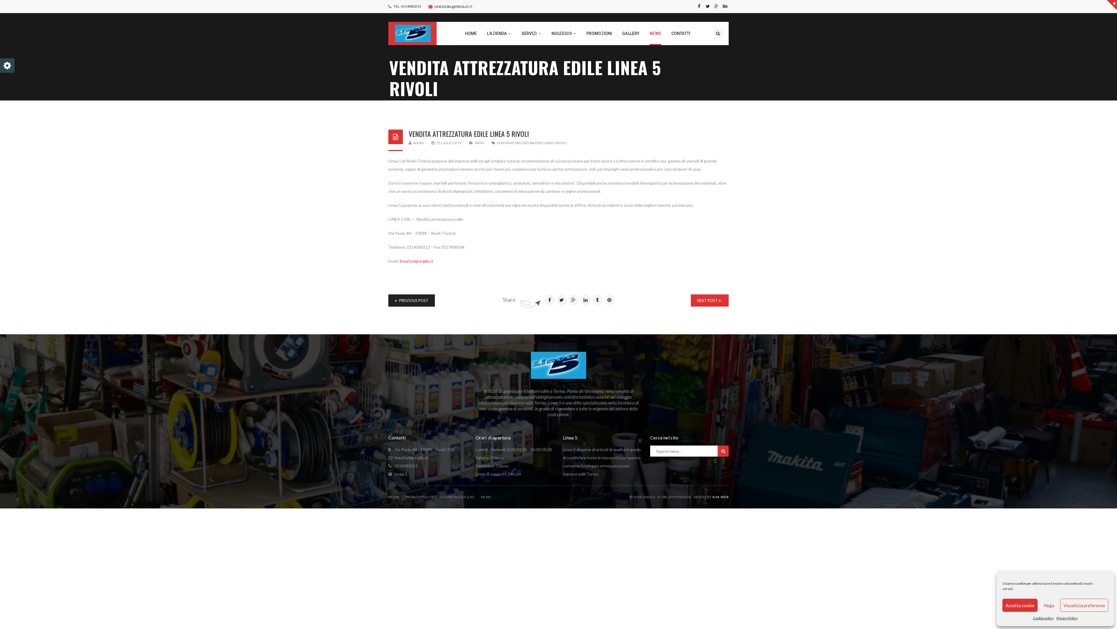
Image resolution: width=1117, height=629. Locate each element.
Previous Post (413, 300)
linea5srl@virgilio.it (454, 6)
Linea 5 (400, 473)
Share (509, 299)
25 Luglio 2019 (449, 143)
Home (393, 497)
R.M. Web (720, 497)
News (486, 497)
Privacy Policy (1067, 618)
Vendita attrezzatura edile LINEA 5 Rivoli (469, 133)
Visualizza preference (1084, 605)
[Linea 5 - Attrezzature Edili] (413, 33)
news (479, 143)
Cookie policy (1043, 618)
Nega (1049, 605)
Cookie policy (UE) (457, 497)
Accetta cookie (1020, 605)
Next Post (708, 300)
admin (418, 143)
